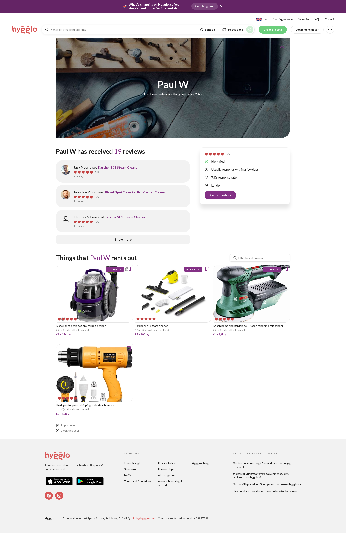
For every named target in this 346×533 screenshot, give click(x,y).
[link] (25, 30)
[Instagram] (59, 496)
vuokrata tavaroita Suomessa (264, 473)
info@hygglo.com (144, 518)
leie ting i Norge (255, 491)
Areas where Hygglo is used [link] (171, 483)
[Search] (249, 29)
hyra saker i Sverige (257, 484)
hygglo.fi (255, 477)
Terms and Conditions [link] (137, 481)
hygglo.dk (239, 467)
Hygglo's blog (200, 463)
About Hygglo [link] (132, 463)
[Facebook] (49, 496)
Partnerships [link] (166, 469)
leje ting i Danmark (261, 463)
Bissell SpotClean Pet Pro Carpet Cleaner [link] (135, 192)
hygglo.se (295, 484)
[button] (221, 6)
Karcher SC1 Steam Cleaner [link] (118, 167)
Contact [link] (329, 19)
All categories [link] (166, 475)
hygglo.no (291, 491)
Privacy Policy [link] (166, 463)
